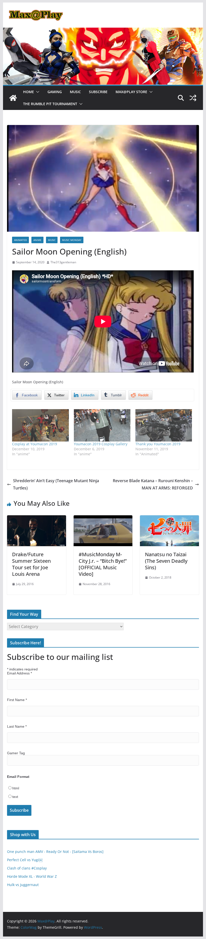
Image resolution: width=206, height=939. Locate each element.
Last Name (17, 726)
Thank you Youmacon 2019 (157, 444)
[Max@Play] (13, 98)
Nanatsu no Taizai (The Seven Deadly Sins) (166, 561)
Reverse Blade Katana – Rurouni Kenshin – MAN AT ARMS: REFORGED (153, 484)
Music (75, 91)
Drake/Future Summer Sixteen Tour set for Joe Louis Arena (31, 564)
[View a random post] (193, 98)
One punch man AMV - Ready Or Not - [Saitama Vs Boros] (55, 851)
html (15, 788)
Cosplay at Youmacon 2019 (34, 444)
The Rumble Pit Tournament (50, 103)
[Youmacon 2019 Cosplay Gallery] (102, 425)
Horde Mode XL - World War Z (32, 876)
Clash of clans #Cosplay (27, 868)
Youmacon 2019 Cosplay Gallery (100, 444)
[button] (36, 91)
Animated (20, 240)
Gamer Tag (16, 753)
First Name (17, 700)
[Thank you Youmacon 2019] (163, 425)
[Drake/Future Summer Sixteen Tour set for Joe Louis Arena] (36, 519)
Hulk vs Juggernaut (23, 884)
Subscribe (98, 91)
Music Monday (71, 240)
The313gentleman (63, 262)
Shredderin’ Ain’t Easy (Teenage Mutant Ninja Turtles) (56, 484)
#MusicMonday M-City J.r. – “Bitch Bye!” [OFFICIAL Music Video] (103, 564)
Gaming (54, 91)
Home (28, 91)
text (15, 797)
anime (37, 240)
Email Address (19, 673)
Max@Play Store (131, 91)
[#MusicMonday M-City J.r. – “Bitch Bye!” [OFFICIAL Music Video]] (103, 519)
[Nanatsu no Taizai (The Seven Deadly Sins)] (169, 519)
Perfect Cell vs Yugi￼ (24, 859)
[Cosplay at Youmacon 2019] (40, 425)
